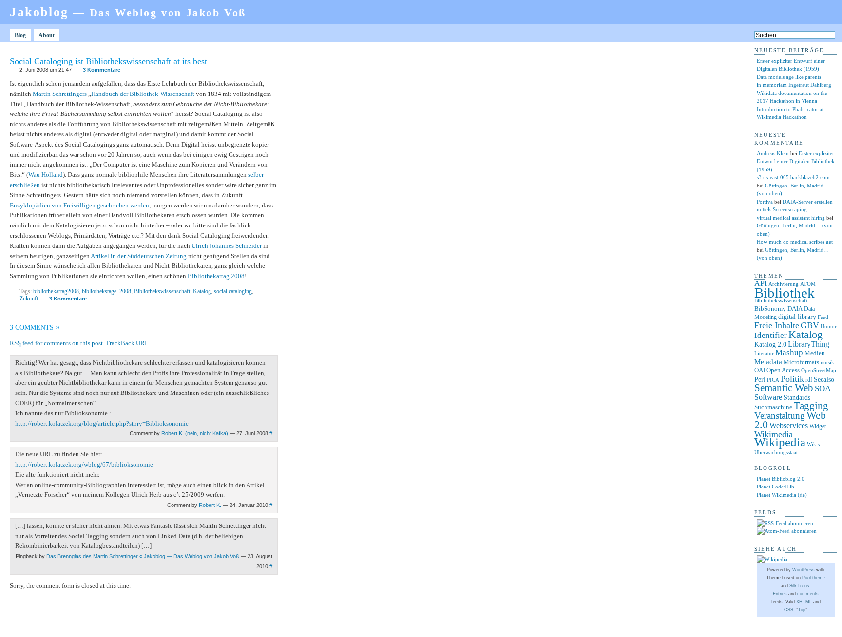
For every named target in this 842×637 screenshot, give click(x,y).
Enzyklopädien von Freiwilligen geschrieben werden (79, 205)
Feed (823, 317)
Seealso (824, 379)
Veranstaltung (779, 416)
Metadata (768, 362)
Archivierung (783, 284)
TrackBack (126, 343)
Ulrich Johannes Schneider (226, 245)
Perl (759, 379)
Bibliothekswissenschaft (162, 291)
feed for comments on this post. (57, 343)
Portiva (765, 202)
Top (801, 609)
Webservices (788, 425)
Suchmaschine (773, 407)
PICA (773, 380)
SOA (823, 388)
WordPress (803, 569)
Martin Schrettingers (60, 93)
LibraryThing (808, 344)
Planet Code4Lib (775, 486)
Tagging (811, 406)
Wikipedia (779, 442)
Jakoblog (128, 12)
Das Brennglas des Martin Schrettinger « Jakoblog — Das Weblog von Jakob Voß (142, 556)
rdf (808, 379)
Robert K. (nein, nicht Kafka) (194, 433)
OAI (759, 370)
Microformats (801, 362)
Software (768, 397)
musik (827, 362)
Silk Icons (799, 585)
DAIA (795, 308)
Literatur (764, 353)
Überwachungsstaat (776, 452)
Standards (797, 397)
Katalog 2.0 (770, 344)
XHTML (804, 602)
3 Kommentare (101, 70)
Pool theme (813, 577)
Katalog (202, 291)
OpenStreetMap (818, 370)
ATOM (808, 284)
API (760, 283)
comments (808, 593)
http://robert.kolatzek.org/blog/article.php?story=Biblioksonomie (102, 423)
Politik (792, 379)
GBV (810, 325)
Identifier (770, 335)
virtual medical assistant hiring (791, 218)
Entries (780, 593)
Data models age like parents (789, 77)
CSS (788, 609)
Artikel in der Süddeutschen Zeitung (139, 256)
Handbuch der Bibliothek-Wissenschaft (142, 93)
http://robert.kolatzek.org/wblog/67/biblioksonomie (84, 464)
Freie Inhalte (776, 325)
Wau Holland (45, 174)
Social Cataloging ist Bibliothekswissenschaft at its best (108, 61)
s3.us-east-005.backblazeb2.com (793, 177)
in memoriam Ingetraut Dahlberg (794, 85)
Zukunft (28, 298)
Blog (20, 35)
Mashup (789, 352)
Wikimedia (773, 434)
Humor (829, 326)
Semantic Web (783, 387)
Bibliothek (784, 292)
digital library (797, 316)
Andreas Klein (773, 153)
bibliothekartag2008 (56, 291)
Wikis (813, 444)
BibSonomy (770, 308)
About (46, 35)
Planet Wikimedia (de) (782, 495)
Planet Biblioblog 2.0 (780, 479)
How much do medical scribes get (795, 241)
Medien (814, 352)
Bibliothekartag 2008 (216, 276)
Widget (817, 426)
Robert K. (210, 505)
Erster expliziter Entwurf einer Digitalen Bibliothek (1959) (796, 161)
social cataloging (233, 291)
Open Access (783, 370)
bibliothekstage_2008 (106, 291)
